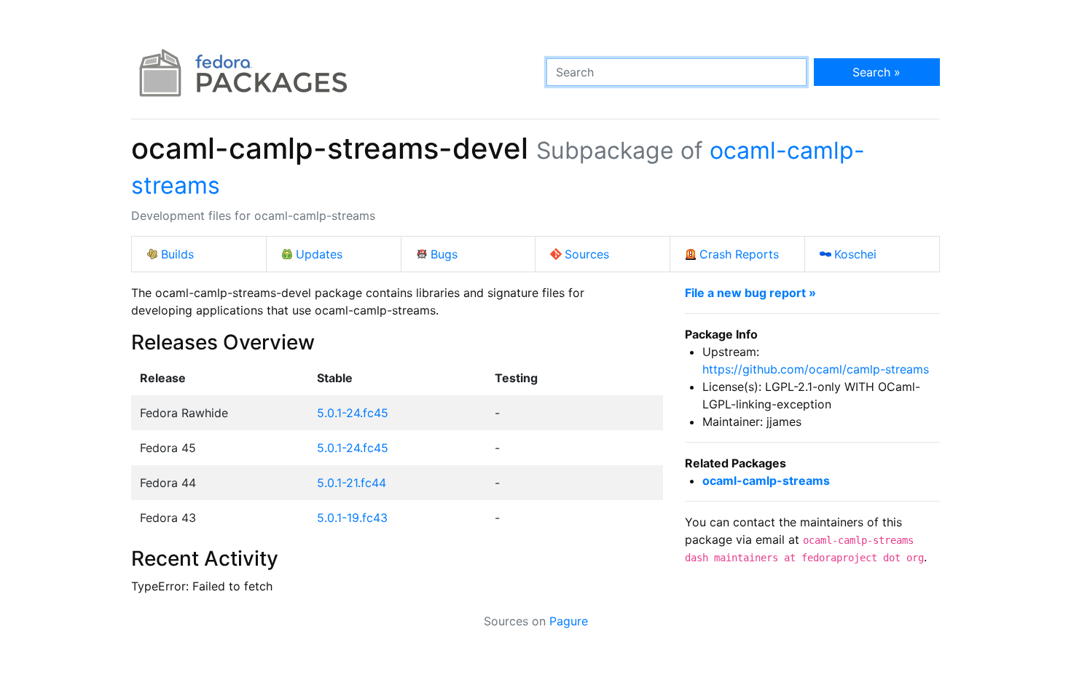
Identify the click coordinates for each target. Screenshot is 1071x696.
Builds (177, 254)
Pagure (568, 621)
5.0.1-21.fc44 (351, 482)
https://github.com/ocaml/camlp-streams (815, 369)
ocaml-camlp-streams (766, 480)
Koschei (855, 254)
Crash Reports (739, 254)
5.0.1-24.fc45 (352, 413)
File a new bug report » (750, 292)
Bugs (444, 254)
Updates (319, 254)
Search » (876, 72)
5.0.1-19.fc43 (352, 517)
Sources (587, 254)
